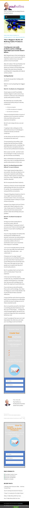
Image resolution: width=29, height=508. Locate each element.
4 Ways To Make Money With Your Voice (12, 495)
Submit (14, 389)
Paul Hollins (16, 399)
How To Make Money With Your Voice (12, 498)
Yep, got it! (16, 507)
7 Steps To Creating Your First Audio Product (13, 493)
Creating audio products (11, 35)
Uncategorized (20, 37)
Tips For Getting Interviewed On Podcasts (13, 490)
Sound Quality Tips (9, 37)
